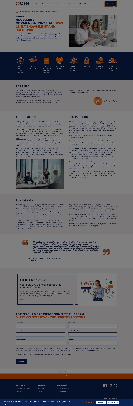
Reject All (100, 402)
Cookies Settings (89, 402)
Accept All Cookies (113, 402)
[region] (66, 402)
